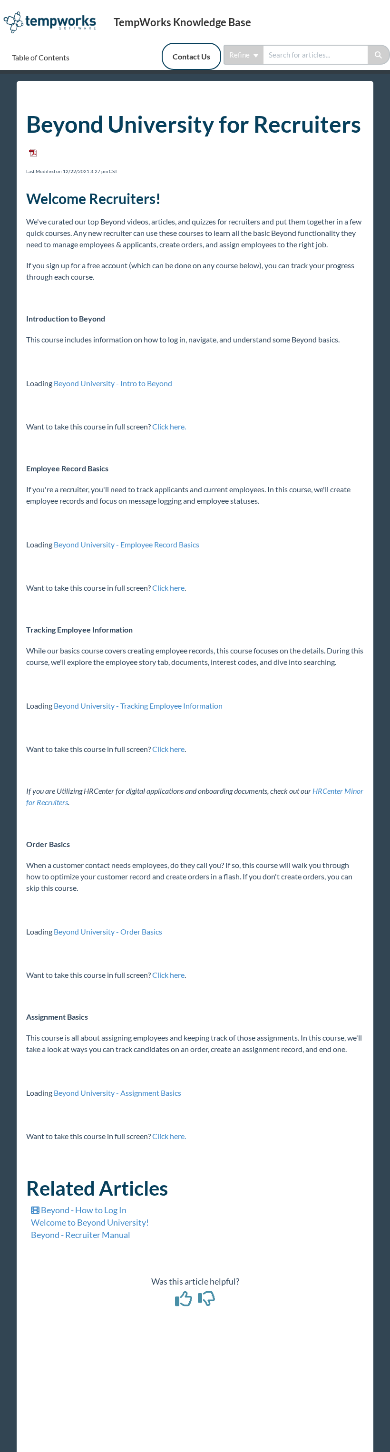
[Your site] (53, 12)
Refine (240, 54)
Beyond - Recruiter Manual (80, 1234)
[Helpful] (184, 1301)
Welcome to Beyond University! (90, 1222)
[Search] (379, 55)
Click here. (169, 426)
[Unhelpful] (206, 1301)
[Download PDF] (31, 149)
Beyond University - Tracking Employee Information (138, 705)
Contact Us (191, 56)
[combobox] (315, 55)
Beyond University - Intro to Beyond (113, 383)
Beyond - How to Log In (83, 1210)
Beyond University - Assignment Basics (117, 1092)
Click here (168, 587)
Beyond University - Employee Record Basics (126, 544)
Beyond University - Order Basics (108, 931)
